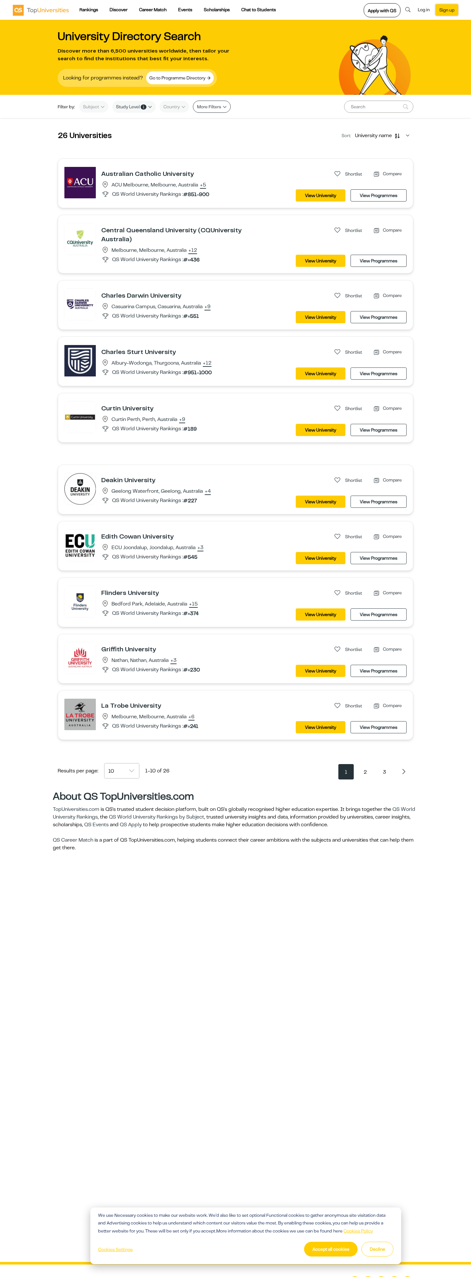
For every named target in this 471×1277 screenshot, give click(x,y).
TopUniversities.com (76, 809)
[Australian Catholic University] (80, 182)
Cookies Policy (358, 1231)
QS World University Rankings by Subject (156, 817)
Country (172, 107)
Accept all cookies (330, 1249)
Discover (119, 9)
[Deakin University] (80, 488)
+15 (193, 604)
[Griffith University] (80, 658)
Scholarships (217, 9)
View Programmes (378, 195)
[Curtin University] (80, 417)
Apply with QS (382, 10)
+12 (192, 250)
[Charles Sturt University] (80, 360)
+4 (208, 491)
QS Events (96, 824)
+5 (203, 185)
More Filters (209, 107)
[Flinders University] (80, 601)
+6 (191, 717)
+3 (200, 547)
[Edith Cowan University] (80, 545)
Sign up (446, 10)
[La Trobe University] (80, 714)
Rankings (88, 9)
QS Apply (131, 824)
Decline (377, 1249)
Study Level (130, 107)
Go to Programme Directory (177, 78)
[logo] (41, 10)
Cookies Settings (115, 1249)
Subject (91, 107)
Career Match (153, 9)
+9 (207, 306)
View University (320, 195)
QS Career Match (73, 840)
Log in (424, 9)
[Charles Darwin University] (80, 304)
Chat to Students (258, 9)
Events (185, 9)
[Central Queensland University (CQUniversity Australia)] (80, 238)
